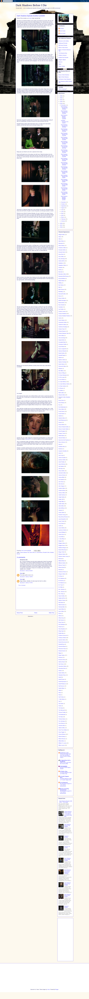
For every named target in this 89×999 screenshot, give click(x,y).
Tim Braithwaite (62, 714)
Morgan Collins (62, 573)
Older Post (51, 612)
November (63, 202)
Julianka (60, 510)
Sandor (60, 670)
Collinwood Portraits (63, 43)
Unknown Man (62, 725)
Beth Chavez (61, 289)
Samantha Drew (62, 668)
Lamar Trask (61, 521)
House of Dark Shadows (64, 74)
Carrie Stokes (62, 320)
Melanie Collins (62, 554)
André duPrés (62, 260)
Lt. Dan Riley (61, 538)
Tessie (60, 705)
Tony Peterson (62, 723)
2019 (61, 103)
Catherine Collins (62, 324)
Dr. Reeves (61, 388)
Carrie (60, 318)
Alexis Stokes (61, 245)
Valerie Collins (62, 727)
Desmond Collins (62, 366)
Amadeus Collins (62, 247)
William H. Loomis (62, 743)
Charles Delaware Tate (24, 552)
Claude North (61, 340)
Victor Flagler (61, 732)
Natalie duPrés (62, 598)
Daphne (60, 357)
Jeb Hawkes (61, 466)
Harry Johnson (62, 442)
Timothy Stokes (62, 718)
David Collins (32, 552)
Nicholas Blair (62, 606)
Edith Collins (61, 392)
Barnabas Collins (62, 274)
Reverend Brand (62, 646)
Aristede (60, 267)
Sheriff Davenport (62, 681)
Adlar (60, 238)
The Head (61, 708)
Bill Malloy (61, 291)
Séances (60, 61)
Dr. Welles (61, 390)
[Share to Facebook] (38, 550)
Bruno (60, 296)
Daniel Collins (62, 353)
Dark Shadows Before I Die (31, 5)
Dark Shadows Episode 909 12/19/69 (64, 138)
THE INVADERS (63, 766)
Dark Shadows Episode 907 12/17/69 (64, 147)
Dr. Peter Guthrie (62, 386)
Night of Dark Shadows (64, 77)
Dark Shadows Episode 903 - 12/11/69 (64, 164)
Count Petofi (61, 346)
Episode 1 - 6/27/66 (66, 837)
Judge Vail (61, 499)
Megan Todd (61, 552)
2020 (61, 101)
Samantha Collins (62, 666)
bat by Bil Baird (62, 278)
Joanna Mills (61, 477)
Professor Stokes (62, 637)
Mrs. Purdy (61, 593)
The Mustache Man (63, 53)
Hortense (61, 448)
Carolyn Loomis (62, 311)
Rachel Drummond (63, 642)
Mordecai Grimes (62, 571)
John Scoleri (62, 30)
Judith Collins (61, 503)
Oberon (60, 615)
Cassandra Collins (63, 322)
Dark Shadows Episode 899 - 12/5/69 (64, 180)
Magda (60, 541)
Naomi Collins (62, 595)
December (63, 105)
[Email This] (34, 550)
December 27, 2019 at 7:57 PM (26, 582)
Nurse (60, 613)
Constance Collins (62, 344)
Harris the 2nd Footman (64, 440)
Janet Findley (61, 461)
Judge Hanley (62, 497)
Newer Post (20, 612)
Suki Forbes (61, 697)
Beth (60, 287)
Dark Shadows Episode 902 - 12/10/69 (64, 168)
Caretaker (61, 307)
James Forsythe (62, 457)
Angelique (61, 263)
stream (30, 18)
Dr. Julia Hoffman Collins (64, 383)
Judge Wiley (61, 501)
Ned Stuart (61, 602)
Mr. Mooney (61, 580)
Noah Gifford (61, 609)
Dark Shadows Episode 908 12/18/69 (64, 142)
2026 (61, 96)
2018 (61, 223)
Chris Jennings (62, 337)
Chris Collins (61, 335)
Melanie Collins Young (63, 556)
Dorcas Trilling (62, 372)
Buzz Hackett (61, 304)
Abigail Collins (62, 234)
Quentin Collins (62, 639)
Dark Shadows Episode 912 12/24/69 (64, 126)
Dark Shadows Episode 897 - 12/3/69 (64, 189)
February (63, 219)
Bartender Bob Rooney (64, 276)
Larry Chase (61, 523)
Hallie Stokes (61, 435)
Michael (18, 553)
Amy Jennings (62, 258)
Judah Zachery (62, 494)
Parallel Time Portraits (63, 57)
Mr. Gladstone (62, 578)
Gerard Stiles (61, 424)
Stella (60, 690)
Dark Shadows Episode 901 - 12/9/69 (64, 172)
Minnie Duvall (61, 567)
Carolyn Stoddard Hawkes (64, 315)
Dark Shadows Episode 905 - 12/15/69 (64, 155)
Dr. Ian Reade (62, 379)
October (63, 204)
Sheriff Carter (61, 679)
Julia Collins (61, 505)
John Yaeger (61, 486)
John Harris (61, 481)
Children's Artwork (62, 55)
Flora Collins (61, 409)
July (62, 209)
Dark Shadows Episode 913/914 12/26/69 (64, 117)
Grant (21, 573)
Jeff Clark (61, 468)
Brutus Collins (62, 298)
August (63, 207)
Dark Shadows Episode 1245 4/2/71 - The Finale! (65, 802)
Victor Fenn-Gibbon (63, 729)
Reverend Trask (62, 648)
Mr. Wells (61, 587)
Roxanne (61, 657)
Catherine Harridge (63, 326)
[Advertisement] (35, 598)
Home (35, 612)
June (62, 211)
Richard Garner (62, 650)
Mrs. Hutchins (62, 589)
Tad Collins (61, 703)
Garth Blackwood (62, 420)
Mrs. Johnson (62, 591)
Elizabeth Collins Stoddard (48, 552)
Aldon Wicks (61, 241)
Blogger (56, 989)
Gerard (60, 422)
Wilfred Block (61, 740)
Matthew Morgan (62, 547)
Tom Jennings (62, 721)
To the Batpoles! (64, 782)
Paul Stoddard (62, 624)
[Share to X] (37, 550)
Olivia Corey (61, 617)
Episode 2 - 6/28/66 (66, 907)
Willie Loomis (61, 745)
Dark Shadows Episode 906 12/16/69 (64, 151)
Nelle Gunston (62, 604)
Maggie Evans (62, 545)
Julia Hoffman (62, 508)
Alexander (61, 243)
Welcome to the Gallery (64, 41)
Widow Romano (62, 738)
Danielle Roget (62, 355)
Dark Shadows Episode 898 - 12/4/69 (64, 185)
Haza (60, 444)
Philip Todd (61, 631)
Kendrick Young (62, 514)
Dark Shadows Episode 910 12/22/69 (64, 134)
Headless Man (62, 446)
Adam (60, 236)
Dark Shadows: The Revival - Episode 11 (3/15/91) (67, 871)
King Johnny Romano (63, 516)
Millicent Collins (62, 563)
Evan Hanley (61, 402)
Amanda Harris (62, 252)
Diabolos (60, 368)
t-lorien (48, 989)
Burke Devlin (61, 302)
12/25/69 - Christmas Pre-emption (65, 121)
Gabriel (60, 415)
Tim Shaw (61, 716)
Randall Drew (61, 644)
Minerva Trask (62, 565)
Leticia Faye (61, 534)
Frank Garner (62, 411)
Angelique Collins (62, 265)
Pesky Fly (61, 626)
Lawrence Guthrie (62, 530)
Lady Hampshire (62, 519)
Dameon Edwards (62, 350)
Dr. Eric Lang (61, 377)
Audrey (60, 269)
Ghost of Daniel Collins (64, 426)
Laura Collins (61, 527)
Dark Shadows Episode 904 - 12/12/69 (64, 159)
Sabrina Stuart (62, 661)
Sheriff (60, 677)
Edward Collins (62, 394)
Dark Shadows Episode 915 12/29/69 (64, 112)
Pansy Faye (61, 622)
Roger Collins (61, 655)
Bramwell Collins (62, 293)
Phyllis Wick (61, 633)
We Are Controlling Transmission (64, 789)
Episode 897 (28, 439)
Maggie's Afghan (62, 59)
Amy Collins (61, 256)
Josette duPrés (62, 490)
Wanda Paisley (62, 736)
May (62, 213)
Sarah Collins (61, 672)
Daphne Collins (62, 359)
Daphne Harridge (62, 361)
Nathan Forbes (62, 600)
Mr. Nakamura (62, 582)
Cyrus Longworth (62, 348)
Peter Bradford (62, 628)
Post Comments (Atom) (38, 616)
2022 (61, 97)
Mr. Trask (61, 584)
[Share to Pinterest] (39, 550)
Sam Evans (61, 664)
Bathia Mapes (62, 280)
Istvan (60, 453)
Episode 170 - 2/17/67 (67, 847)
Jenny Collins (61, 470)
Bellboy (60, 282)
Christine (62, 28)
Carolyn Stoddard (62, 313)
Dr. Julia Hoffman (38, 552)
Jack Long (61, 455)
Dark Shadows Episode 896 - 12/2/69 (64, 193)
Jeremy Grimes (62, 475)
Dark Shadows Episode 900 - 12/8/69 (64, 176)
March (62, 217)
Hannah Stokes (62, 437)
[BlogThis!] (36, 550)
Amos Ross (61, 254)
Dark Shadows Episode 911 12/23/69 (64, 130)
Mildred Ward (61, 560)
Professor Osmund (63, 635)
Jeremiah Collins (62, 472)
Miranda (60, 569)
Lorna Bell (61, 536)
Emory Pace (61, 400)
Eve (59, 404)
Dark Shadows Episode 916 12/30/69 (64, 108)
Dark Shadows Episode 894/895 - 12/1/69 (64, 198)
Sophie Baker (61, 688)
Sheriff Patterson (62, 683)
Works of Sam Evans (63, 47)
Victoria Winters (62, 734)
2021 (61, 99)
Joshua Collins (62, 492)
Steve (60, 692)
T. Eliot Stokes (62, 699)
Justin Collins (61, 512)
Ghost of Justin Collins (63, 429)
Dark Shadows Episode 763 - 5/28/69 (67, 825)
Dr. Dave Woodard (63, 375)
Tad (59, 701)
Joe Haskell (61, 479)
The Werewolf (62, 710)
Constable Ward (62, 342)
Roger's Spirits (62, 66)
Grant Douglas (62, 431)
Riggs (60, 653)
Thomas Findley (62, 712)
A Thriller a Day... (64, 771)
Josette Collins (62, 488)
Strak (60, 694)
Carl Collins (61, 309)
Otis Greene (61, 620)
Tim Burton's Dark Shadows (65, 79)
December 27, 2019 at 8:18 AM (26, 570)
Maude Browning (62, 549)
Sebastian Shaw (62, 675)
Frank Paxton (61, 413)
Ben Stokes (61, 285)
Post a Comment (22, 585)
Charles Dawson (62, 331)
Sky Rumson (61, 686)
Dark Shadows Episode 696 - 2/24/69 (67, 859)
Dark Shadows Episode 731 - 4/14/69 (67, 884)
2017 (61, 225)
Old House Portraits (63, 45)
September (63, 205)
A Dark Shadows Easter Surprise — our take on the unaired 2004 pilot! (68, 814)
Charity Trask (61, 329)
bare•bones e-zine (64, 752)
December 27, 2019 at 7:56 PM (26, 576)
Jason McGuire (62, 464)
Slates (60, 64)
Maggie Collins (62, 543)
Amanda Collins (62, 249)
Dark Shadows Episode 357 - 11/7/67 (67, 895)
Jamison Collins (62, 459)
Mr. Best (60, 576)
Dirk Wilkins (61, 370)
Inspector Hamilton (63, 451)
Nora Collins (61, 611)
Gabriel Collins (62, 418)
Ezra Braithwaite (62, 407)
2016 (61, 227)
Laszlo (60, 525)
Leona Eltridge (62, 532)
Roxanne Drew (62, 659)
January (63, 221)
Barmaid (60, 271)
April (62, 215)
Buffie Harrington (62, 300)
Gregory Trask (62, 433)
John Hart (61, 483)
